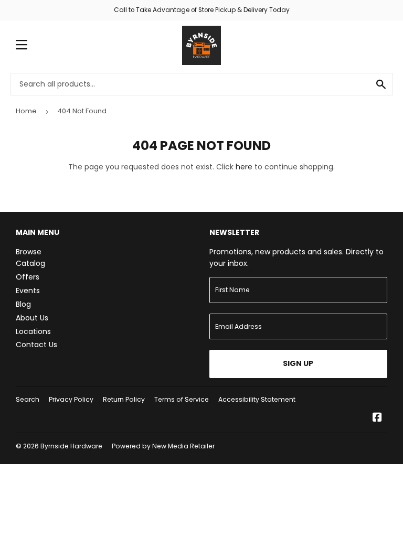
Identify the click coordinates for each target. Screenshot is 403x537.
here (244, 167)
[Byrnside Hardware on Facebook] (377, 418)
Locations (33, 331)
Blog (23, 304)
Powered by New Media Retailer (163, 446)
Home (26, 111)
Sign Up (298, 363)
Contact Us (36, 344)
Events (28, 290)
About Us (32, 318)
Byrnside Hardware (71, 446)
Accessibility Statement (256, 399)
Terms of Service (181, 399)
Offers (27, 277)
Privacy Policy (71, 399)
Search (27, 399)
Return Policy (124, 399)
